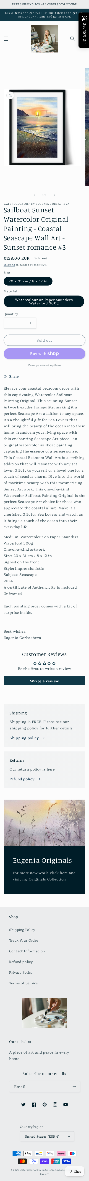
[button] (6, 39)
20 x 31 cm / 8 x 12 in (28, 280)
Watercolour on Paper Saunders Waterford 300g (44, 301)
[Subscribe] (74, 1086)
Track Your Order (23, 940)
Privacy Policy (21, 972)
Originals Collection (47, 878)
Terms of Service (23, 982)
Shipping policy (24, 737)
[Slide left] (34, 195)
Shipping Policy (22, 929)
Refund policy (22, 778)
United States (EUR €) (42, 1136)
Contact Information (27, 950)
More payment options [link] (45, 365)
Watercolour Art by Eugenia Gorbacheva (42, 1169)
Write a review (44, 680)
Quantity (11, 314)
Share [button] (14, 376)
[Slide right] (55, 195)
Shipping (9, 264)
